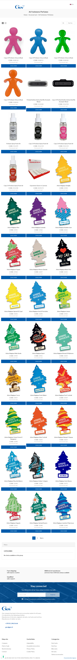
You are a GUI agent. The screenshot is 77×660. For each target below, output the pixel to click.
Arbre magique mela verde (13, 353)
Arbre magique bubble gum (63, 227)
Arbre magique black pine (63, 269)
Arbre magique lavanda (38, 227)
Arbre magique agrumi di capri (13, 311)
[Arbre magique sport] (38, 337)
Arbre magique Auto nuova (63, 481)
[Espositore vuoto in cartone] (38, 169)
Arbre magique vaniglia (63, 185)
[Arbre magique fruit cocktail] (63, 379)
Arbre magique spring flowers (38, 523)
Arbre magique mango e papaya (63, 437)
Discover (13, 66)
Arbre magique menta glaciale (38, 269)
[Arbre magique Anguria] (13, 506)
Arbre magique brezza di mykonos (64, 353)
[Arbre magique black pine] (63, 253)
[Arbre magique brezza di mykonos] (63, 337)
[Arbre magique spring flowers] (38, 506)
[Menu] (3, 2)
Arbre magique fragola (13, 269)
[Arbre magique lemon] (63, 295)
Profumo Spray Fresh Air (13, 143)
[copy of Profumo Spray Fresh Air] (38, 127)
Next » (42, 538)
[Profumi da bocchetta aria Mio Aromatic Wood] (38, 83)
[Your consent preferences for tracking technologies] (3, 656)
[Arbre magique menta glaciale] (38, 253)
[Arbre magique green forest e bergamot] (13, 420)
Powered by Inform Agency (70, 657)
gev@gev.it (9, 627)
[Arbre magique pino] (13, 211)
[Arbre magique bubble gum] (63, 211)
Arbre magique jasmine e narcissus (63, 523)
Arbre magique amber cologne (38, 481)
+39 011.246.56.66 (11, 623)
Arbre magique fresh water (38, 395)
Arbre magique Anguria (13, 523)
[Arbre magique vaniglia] (63, 169)
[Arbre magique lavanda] (38, 211)
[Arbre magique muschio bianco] (13, 464)
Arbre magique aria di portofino (38, 311)
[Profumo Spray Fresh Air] (13, 127)
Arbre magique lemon (63, 311)
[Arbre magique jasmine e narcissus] (63, 506)
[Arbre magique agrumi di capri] (13, 295)
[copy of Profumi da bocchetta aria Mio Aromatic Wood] (63, 83)
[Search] (68, 4)
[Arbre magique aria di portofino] (38, 295)
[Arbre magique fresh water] (38, 379)
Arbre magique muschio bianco (13, 481)
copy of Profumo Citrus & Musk (13, 58)
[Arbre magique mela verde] (13, 337)
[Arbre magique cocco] (13, 379)
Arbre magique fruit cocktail (63, 395)
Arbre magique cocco (13, 395)
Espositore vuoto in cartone (38, 185)
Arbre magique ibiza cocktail (38, 437)
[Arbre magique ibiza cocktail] (38, 420)
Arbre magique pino (13, 227)
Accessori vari (13, 62)
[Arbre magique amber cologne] (38, 464)
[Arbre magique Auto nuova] (63, 464)
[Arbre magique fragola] (13, 253)
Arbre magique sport (38, 353)
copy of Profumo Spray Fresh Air (38, 143)
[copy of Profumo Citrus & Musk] (13, 41)
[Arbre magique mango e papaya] (63, 420)
